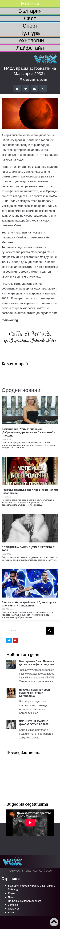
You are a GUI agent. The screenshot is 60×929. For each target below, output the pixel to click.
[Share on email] (34, 88)
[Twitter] (9, 640)
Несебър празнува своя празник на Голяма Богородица (34, 692)
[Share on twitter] (25, 88)
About (11, 912)
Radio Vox (13, 908)
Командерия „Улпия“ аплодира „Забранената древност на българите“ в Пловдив (28, 432)
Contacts (13, 904)
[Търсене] (50, 631)
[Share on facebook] (17, 88)
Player (11, 893)
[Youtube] (15, 640)
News (11, 897)
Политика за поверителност (24, 901)
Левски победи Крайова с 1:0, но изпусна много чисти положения (29, 604)
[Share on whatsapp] (43, 88)
